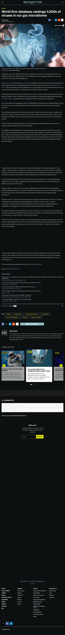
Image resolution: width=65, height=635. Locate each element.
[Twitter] (53, 20)
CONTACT (4, 606)
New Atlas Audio (36, 317)
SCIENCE (19, 588)
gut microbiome (9, 83)
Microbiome (18, 314)
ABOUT (3, 595)
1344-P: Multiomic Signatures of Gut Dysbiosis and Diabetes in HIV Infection (21, 291)
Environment (20, 590)
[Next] (61, 365)
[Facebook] (49, 20)
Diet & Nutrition (37, 612)
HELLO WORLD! (6, 590)
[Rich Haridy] (5, 333)
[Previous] (4, 365)
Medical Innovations (38, 595)
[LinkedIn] (56, 20)
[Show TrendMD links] (62, 305)
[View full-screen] (63, 25)
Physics (19, 602)
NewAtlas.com (53, 588)
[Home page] (32, 2)
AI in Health (36, 597)
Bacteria (25, 317)
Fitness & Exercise (38, 614)
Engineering (52, 590)
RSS (3, 608)
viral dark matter (7, 98)
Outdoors (51, 595)
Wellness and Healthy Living (39, 607)
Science (4, 8)
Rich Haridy (13, 331)
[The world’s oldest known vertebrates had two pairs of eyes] (32, 358)
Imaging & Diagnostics (39, 599)
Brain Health (36, 593)
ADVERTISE (5, 599)
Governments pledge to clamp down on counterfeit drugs (16, 299)
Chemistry (20, 595)
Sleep (34, 616)
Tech (50, 593)
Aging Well (36, 610)
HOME (3, 588)
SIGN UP (4, 593)
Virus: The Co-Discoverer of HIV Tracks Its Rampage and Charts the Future (21, 282)
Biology (23, 351)
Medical (19, 599)
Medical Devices (37, 602)
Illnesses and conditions (39, 590)
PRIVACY (4, 604)
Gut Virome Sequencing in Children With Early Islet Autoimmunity (18, 286)
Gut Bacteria (45, 314)
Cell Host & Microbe (35, 264)
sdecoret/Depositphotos (14, 70)
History (19, 597)
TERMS (3, 602)
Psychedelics (36, 604)
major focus (26, 83)
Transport (51, 597)
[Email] (62, 20)
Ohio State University (13, 269)
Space (19, 604)
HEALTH (35, 588)
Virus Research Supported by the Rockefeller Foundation (16, 295)
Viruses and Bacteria (31, 314)
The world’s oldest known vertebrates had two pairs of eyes (32, 370)
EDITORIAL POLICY (7, 597)
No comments (34, 324)
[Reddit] (59, 20)
